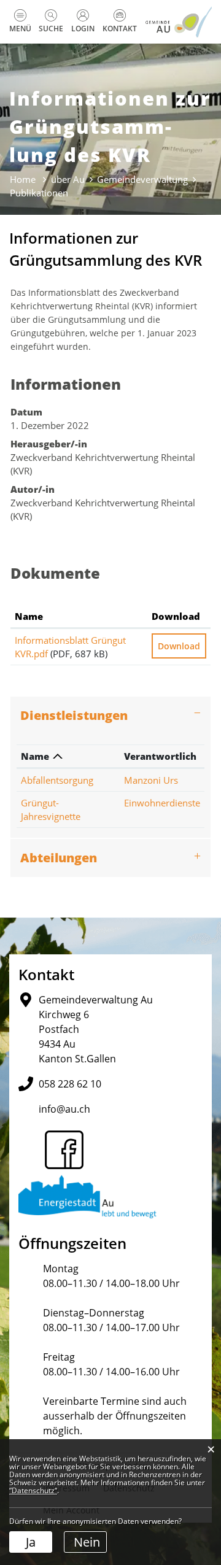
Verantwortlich (160, 756)
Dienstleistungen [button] (74, 715)
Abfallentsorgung (57, 780)
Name (29, 616)
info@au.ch (64, 1109)
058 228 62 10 (70, 1084)
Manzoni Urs (151, 780)
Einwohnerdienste (162, 803)
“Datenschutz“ (33, 1490)
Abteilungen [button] (58, 857)
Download (176, 616)
